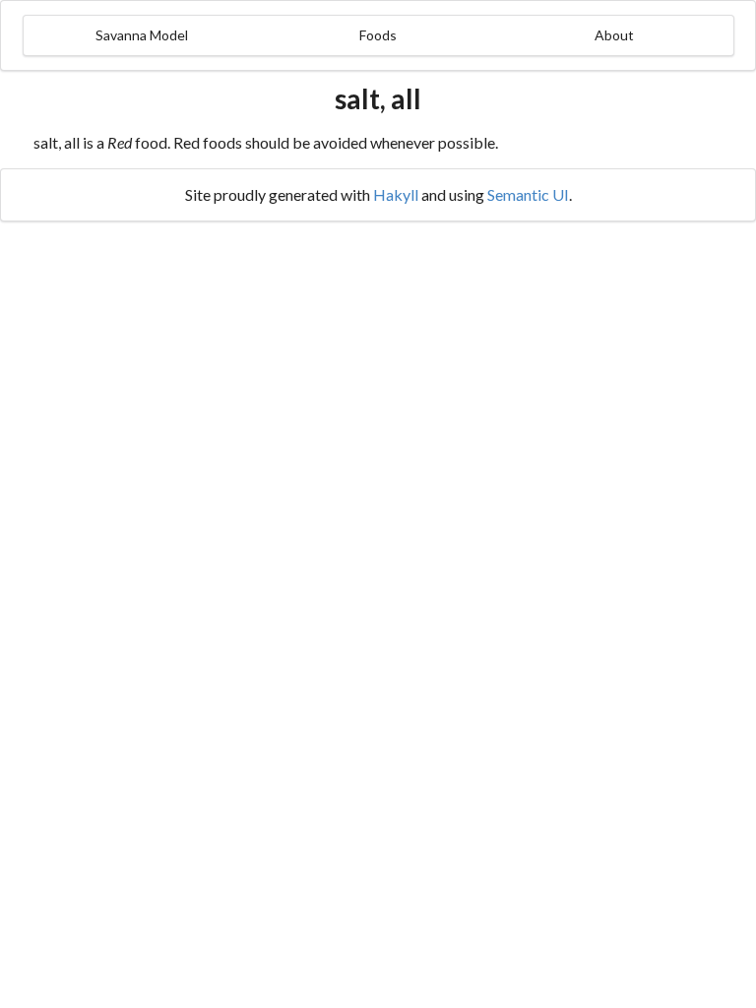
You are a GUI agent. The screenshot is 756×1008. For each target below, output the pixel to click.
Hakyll (395, 194)
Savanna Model (141, 35)
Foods (378, 35)
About (614, 35)
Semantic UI (528, 194)
